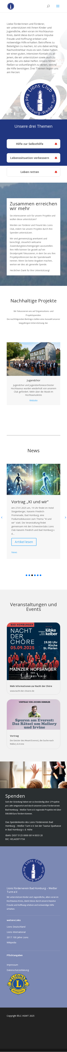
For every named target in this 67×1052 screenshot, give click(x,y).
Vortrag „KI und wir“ (29, 501)
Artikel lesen (24, 542)
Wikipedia (11, 942)
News (14, 552)
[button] (26, 575)
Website (33, 400)
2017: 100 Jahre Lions (17, 937)
